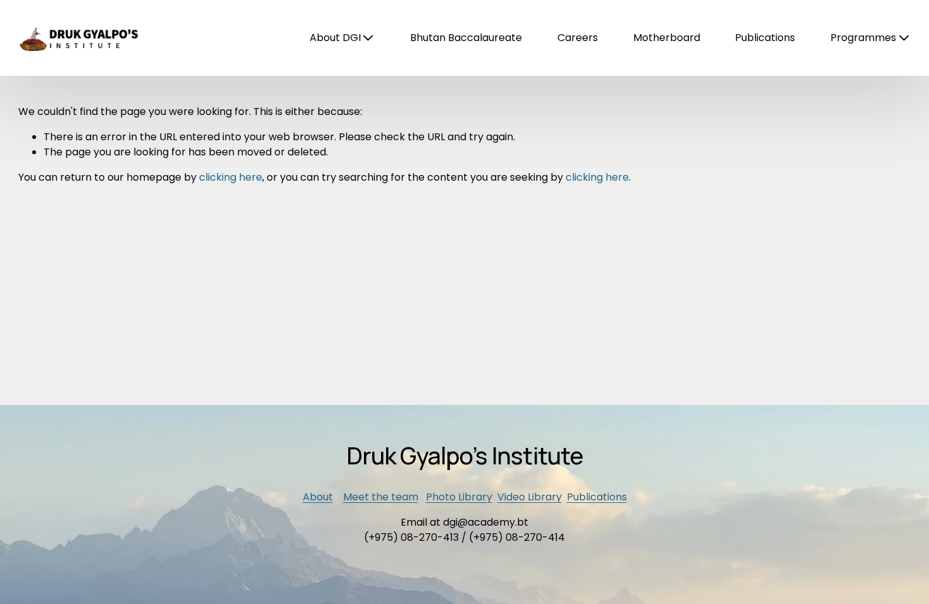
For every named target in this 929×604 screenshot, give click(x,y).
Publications (765, 37)
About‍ (318, 497)
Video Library (529, 497)
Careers (577, 37)
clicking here (230, 177)
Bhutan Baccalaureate (466, 37)
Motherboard (666, 37)
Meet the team (380, 497)
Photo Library (459, 497)
